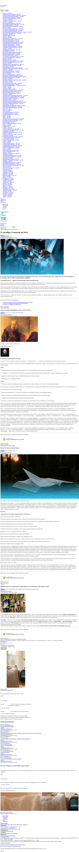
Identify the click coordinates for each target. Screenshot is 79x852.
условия (9, 646)
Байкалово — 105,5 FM (8, 173)
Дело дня (2, 198)
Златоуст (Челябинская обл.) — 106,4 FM (11, 57)
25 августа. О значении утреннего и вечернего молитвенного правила (18, 302)
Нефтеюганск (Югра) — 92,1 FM (10, 98)
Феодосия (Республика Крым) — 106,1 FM (12, 156)
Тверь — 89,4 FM (6, 142)
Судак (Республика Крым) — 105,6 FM (11, 137)
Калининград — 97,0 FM (8, 66)
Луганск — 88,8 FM (7, 87)
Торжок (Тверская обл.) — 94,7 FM (10, 149)
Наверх (2, 812)
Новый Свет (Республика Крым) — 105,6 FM (12, 107)
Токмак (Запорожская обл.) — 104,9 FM (11, 146)
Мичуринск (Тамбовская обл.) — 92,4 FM (12, 93)
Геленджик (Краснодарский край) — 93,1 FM (12, 43)
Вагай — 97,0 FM (6, 176)
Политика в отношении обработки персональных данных (12, 844)
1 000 (3, 641)
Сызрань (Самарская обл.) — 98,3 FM (11, 139)
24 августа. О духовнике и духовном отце (12, 304)
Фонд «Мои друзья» (12, 824)
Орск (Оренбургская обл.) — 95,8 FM (11, 112)
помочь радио (3, 199)
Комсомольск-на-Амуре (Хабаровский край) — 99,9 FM (15, 76)
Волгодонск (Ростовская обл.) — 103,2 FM (12, 33)
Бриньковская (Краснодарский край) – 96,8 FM (13, 26)
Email (1, 695)
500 (1, 641)
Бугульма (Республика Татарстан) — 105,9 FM (13, 28)
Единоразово (11, 645)
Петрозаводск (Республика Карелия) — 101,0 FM (13, 118)
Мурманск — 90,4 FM (7, 94)
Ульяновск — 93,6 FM (7, 154)
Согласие (7, 704)
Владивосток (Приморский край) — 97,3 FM (12, 30)
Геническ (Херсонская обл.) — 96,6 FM (11, 44)
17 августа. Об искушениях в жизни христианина (11, 758)
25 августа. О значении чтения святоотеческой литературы (15, 303)
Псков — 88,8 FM (6, 117)
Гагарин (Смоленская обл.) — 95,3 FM (11, 40)
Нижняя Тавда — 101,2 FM (8, 188)
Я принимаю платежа (8, 646)
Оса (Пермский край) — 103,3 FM (10, 113)
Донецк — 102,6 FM (7, 48)
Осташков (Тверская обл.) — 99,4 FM (11, 114)
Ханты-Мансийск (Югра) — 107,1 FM (11, 158)
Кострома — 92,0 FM (7, 78)
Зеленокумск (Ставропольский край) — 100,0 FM (13, 56)
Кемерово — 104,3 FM (7, 69)
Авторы (4, 206)
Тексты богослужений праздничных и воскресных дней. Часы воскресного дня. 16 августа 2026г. (21, 733)
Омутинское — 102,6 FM (8, 192)
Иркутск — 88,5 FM (7, 63)
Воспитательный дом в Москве (7, 726)
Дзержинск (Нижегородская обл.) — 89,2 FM (12, 46)
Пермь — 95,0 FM (7, 116)
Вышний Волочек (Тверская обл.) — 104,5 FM (13, 38)
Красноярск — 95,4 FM (8, 82)
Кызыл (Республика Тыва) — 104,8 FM (11, 84)
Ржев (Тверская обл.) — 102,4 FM (10, 121)
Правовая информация (5, 842)
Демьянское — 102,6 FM (8, 180)
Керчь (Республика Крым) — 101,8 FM (11, 71)
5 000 (6, 641)
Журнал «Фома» (3, 824)
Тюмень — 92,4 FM (7, 152)
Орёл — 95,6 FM (6, 111)
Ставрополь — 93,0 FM (8, 135)
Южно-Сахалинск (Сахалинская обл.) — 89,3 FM (13, 165)
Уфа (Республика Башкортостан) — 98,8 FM (12, 155)
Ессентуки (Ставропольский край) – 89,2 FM (12, 52)
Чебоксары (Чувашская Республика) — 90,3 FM (13, 160)
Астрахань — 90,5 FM (7, 19)
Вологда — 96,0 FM (7, 36)
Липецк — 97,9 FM (7, 86)
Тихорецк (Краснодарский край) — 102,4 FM (12, 145)
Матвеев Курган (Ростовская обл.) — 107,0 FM (13, 89)
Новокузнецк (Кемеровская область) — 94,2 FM (13, 103)
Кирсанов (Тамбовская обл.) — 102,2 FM (11, 74)
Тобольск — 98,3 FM (7, 191)
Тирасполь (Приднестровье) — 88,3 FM (11, 144)
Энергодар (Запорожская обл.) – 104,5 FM (12, 164)
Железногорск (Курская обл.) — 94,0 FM (11, 53)
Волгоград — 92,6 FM (7, 34)
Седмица (6, 737)
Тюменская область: (7, 170)
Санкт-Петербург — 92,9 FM (9, 126)
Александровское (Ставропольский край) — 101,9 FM (14, 15)
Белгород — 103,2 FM (7, 22)
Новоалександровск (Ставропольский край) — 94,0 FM (14, 102)
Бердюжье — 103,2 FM (8, 174)
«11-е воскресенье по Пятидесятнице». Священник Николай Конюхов (15, 738)
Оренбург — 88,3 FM (7, 109)
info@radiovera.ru (4, 829)
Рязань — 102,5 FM (7, 124)
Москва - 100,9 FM (4, 11)
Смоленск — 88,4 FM (7, 133)
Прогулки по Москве (8, 751)
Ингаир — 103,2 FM (7, 183)
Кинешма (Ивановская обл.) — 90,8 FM (11, 72)
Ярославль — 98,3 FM (7, 168)
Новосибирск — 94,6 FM (8, 104)
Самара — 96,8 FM (7, 125)
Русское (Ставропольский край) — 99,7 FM (12, 123)
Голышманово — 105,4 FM (8, 178)
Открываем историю (8, 725)
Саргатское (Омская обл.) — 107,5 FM (11, 128)
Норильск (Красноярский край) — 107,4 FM (12, 106)
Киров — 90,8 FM (7, 73)
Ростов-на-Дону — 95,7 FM (9, 122)
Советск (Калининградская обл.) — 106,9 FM (12, 134)
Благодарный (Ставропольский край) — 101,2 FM (13, 24)
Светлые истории (8, 744)
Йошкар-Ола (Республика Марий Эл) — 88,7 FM (13, 64)
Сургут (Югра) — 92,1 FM (8, 138)
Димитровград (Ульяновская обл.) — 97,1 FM (12, 47)
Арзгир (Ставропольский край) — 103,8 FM (12, 18)
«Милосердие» (19, 824)
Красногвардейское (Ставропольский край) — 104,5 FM (15, 79)
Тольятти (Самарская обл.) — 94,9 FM (11, 147)
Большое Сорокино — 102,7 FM (9, 175)
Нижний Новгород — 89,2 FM (9, 99)
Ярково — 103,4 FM (7, 196)
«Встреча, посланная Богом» (6, 745)
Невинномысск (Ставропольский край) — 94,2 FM (13, 96)
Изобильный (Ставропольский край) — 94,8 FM (13, 60)
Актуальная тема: (15, 300)
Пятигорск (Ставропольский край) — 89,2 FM (12, 119)
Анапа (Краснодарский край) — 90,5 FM (11, 17)
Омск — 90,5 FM (6, 108)
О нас (4, 208)
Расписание (5, 205)
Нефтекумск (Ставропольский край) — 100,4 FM (13, 97)
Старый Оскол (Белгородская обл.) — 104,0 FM (13, 136)
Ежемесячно (4, 645)
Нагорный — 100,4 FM (8, 187)
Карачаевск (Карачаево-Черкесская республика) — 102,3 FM (15, 68)
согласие (7, 711)
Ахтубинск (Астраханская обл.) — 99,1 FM (12, 20)
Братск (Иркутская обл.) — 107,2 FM (10, 25)
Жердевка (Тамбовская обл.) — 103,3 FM (11, 54)
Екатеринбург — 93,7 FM (8, 50)
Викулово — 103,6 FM (7, 177)
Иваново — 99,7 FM (7, 58)
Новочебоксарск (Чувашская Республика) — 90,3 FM (14, 105)
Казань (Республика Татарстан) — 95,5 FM (12, 65)
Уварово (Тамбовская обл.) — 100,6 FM (11, 153)
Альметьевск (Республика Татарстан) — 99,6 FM (13, 16)
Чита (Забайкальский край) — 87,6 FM (11, 163)
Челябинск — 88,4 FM (7, 161)
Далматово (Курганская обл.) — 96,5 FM (11, 45)
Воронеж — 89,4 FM (7, 37)
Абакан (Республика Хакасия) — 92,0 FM (11, 14)
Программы (5, 204)
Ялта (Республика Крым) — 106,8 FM (11, 167)
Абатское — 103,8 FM (7, 171)
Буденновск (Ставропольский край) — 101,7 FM (13, 29)
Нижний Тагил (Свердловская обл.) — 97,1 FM (13, 101)
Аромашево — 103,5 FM (8, 172)
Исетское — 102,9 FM (7, 184)
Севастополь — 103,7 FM (8, 131)
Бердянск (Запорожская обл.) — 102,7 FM (11, 23)
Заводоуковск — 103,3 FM (8, 182)
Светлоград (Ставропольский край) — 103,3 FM (13, 129)
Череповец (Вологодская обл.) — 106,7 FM (12, 162)
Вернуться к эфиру (4, 9)
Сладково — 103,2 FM (7, 193)
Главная (2, 229)
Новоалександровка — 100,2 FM (10, 190)
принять (2, 850)
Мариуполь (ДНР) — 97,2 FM (9, 88)
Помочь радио (3, 647)
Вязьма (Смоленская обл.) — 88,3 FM (11, 39)
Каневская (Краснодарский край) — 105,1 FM (12, 67)
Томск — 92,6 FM (6, 148)
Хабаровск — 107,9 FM (8, 157)
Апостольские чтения (5, 307)
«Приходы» (25, 824)
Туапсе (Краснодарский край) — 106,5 (11, 151)
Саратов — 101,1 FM (7, 127)
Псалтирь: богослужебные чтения (7, 445)
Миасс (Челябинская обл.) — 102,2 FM (11, 92)
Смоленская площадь (4, 752)
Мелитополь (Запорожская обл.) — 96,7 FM (12, 91)
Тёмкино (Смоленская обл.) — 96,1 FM (11, 143)
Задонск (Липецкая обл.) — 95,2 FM (10, 55)
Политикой (4, 705)
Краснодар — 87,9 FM (7, 81)
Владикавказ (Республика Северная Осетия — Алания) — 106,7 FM (17, 32)
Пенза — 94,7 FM (6, 115)
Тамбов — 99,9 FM (7, 141)
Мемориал (5, 821)
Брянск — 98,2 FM (7, 27)
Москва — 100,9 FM (7, 13)
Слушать (2, 725)
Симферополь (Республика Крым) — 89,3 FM (12, 132)
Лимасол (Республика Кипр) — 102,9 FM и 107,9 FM (14, 85)
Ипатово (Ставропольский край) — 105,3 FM (12, 62)
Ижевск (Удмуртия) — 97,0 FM (9, 59)
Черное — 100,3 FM (7, 195)
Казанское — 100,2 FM (8, 186)
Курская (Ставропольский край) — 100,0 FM (12, 83)
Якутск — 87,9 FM (7, 166)
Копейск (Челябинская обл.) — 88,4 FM (11, 77)
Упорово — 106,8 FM (7, 194)
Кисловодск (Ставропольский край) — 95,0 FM (13, 75)
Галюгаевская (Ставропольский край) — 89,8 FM (13, 42)
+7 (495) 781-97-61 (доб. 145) (14, 829)
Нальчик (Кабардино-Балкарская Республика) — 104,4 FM (15, 95)
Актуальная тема (14, 229)
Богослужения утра (4, 732)
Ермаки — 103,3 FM (7, 181)
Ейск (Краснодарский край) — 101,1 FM (11, 49)
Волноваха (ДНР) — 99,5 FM (9, 35)
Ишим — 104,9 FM (7, 185)
